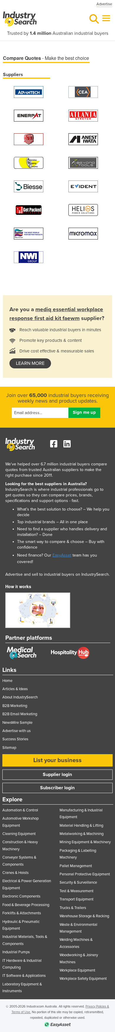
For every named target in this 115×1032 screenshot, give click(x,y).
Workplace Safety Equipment (83, 978)
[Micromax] (83, 233)
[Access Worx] (28, 138)
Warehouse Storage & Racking (84, 916)
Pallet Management (76, 866)
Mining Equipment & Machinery (85, 842)
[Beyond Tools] (83, 162)
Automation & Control (20, 810)
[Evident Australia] (83, 185)
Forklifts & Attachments (21, 913)
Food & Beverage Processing (25, 905)
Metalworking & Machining (82, 833)
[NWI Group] (28, 256)
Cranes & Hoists (15, 872)
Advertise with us (16, 731)
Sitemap (9, 747)
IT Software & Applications (24, 975)
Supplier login (57, 774)
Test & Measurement (76, 891)
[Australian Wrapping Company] (28, 162)
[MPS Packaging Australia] (83, 115)
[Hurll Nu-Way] (28, 233)
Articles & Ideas (15, 689)
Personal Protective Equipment (85, 874)
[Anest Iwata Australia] (83, 138)
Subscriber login (57, 788)
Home (7, 680)
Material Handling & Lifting (81, 825)
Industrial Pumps (16, 952)
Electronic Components (21, 896)
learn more (30, 363)
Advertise (104, 4)
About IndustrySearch (20, 697)
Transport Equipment (76, 899)
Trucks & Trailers (73, 907)
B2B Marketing (14, 705)
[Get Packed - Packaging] (28, 209)
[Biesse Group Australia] (28, 185)
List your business (57, 760)
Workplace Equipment (77, 970)
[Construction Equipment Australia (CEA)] (83, 91)
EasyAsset (61, 555)
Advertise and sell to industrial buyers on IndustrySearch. (57, 574)
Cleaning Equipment (19, 833)
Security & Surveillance (78, 882)
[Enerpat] (28, 115)
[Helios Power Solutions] (83, 209)
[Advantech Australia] (28, 91)
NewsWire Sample (17, 722)
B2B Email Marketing (19, 714)
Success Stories (15, 739)
